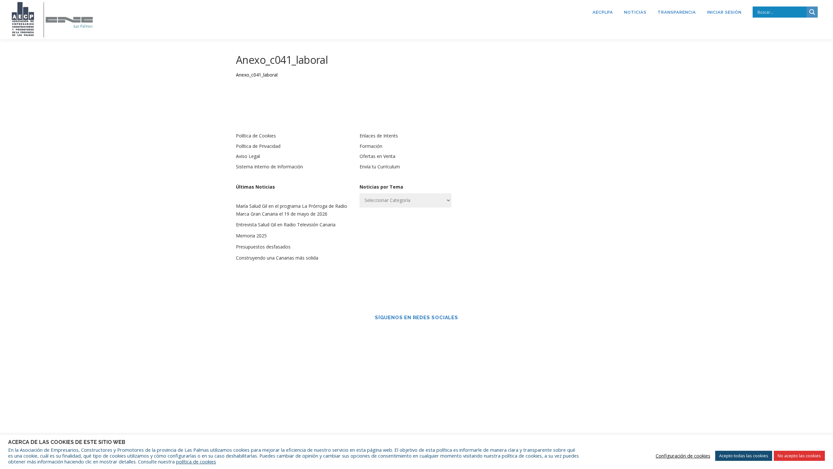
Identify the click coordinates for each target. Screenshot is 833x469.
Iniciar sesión (724, 12)
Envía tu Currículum (380, 166)
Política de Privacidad (258, 146)
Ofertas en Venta (377, 156)
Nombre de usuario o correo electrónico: (528, 153)
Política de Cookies (256, 136)
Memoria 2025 (251, 236)
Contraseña (509, 187)
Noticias (635, 12)
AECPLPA (603, 12)
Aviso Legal (248, 156)
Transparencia (677, 12)
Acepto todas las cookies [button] (743, 456)
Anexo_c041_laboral (257, 75)
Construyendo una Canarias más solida (277, 258)
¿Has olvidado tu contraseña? (540, 264)
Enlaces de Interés (379, 136)
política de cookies (196, 461)
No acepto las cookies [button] (799, 456)
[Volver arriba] (805, 362)
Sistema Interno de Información (269, 166)
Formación (371, 146)
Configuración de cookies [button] (683, 456)
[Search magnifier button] (812, 12)
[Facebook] (407, 331)
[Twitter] (425, 331)
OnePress (509, 378)
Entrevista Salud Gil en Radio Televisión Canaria (285, 224)
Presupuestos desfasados (263, 247)
